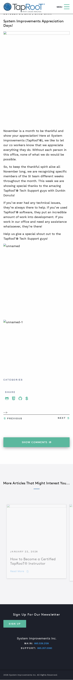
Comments (34, 442)
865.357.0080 (44, 648)
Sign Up (15, 623)
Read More (19, 571)
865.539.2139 (41, 643)
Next (62, 418)
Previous (14, 418)
